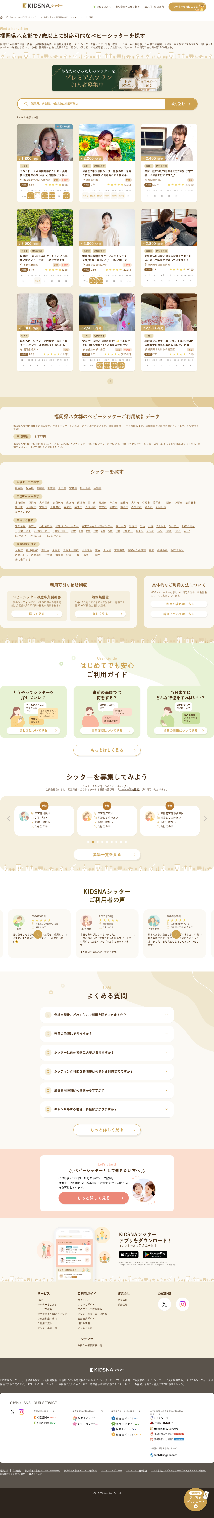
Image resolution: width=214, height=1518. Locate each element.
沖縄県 (97, 488)
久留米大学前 (71, 550)
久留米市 (58, 502)
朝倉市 (124, 507)
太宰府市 (55, 507)
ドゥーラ (121, 526)
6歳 (118, 531)
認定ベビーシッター (67, 526)
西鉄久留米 (177, 550)
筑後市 (124, 502)
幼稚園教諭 (45, 526)
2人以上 (161, 526)
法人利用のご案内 (154, 7)
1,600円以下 (23, 531)
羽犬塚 (48, 555)
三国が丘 (97, 555)
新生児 (139, 531)
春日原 (45, 550)
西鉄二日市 (21, 555)
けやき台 (87, 550)
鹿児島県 (85, 488)
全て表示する (23, 512)
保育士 (32, 526)
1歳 (81, 531)
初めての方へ (103, 7)
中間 (151, 550)
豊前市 (157, 502)
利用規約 (17, 1471)
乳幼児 (150, 531)
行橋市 (146, 502)
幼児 (160, 531)
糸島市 (149, 507)
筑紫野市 (190, 502)
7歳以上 (128, 531)
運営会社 (4, 1471)
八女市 (114, 502)
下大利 (107, 550)
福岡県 (19, 488)
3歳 (95, 531)
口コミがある (53, 536)
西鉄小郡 (162, 550)
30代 (178, 531)
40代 (187, 531)
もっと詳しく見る (107, 1130)
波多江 (70, 555)
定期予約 (20, 526)
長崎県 (41, 488)
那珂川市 (161, 507)
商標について (35, 1474)
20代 (169, 531)
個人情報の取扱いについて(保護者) (80, 1471)
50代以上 (21, 536)
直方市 (70, 502)
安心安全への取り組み (128, 7)
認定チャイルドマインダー (97, 526)
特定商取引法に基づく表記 (12, 1474)
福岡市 (32, 502)
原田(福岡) (83, 555)
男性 (142, 526)
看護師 (133, 526)
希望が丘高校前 (137, 550)
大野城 (19, 550)
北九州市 (20, 502)
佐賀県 (30, 488)
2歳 (88, 531)
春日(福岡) (32, 550)
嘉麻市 (114, 507)
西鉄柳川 (36, 555)
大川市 (135, 502)
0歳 (73, 531)
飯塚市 (81, 502)
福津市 (78, 507)
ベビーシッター (82, 44)
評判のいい (36, 536)
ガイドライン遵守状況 (136, 1471)
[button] (88, 842)
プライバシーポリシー (111, 1471)
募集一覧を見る (107, 855)
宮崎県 (73, 488)
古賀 (97, 550)
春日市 (19, 507)
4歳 (103, 531)
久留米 (56, 550)
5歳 (110, 531)
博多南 (59, 555)
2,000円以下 (42, 531)
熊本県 (51, 488)
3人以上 (174, 526)
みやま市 (136, 507)
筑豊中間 (119, 550)
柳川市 (103, 502)
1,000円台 (188, 526)
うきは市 (90, 507)
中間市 (168, 502)
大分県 (62, 488)
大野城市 (31, 507)
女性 (150, 526)
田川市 (92, 502)
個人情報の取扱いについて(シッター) (42, 1471)
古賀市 (68, 507)
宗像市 (43, 507)
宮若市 (103, 507)
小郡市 (178, 502)
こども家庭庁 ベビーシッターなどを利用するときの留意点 (178, 1471)
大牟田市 (44, 502)
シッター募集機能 (129, 789)
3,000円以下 (61, 531)
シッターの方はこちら (185, 7)
